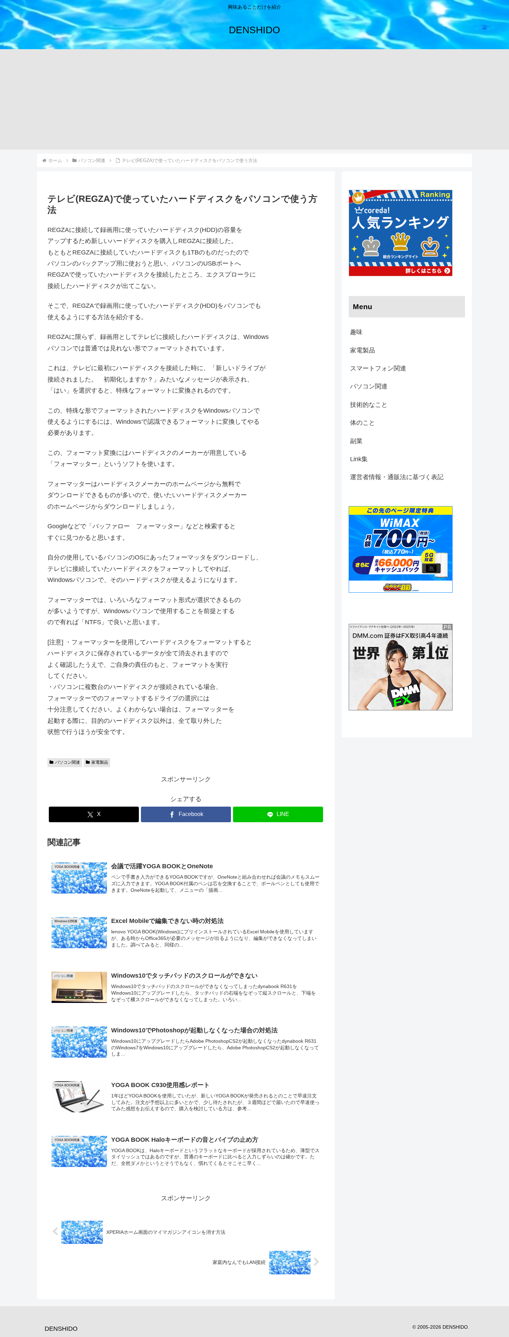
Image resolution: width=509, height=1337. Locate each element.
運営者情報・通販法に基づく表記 (397, 477)
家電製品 (99, 762)
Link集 (359, 459)
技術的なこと (368, 404)
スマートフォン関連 (378, 368)
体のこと (362, 422)
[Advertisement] (254, 101)
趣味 (356, 332)
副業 (356, 441)
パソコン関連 (67, 762)
